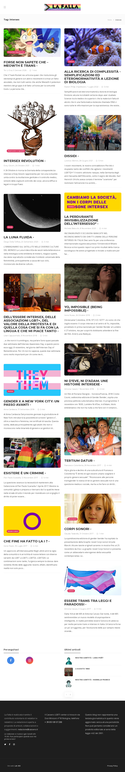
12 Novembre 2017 (30, 478)
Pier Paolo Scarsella (12, 478)
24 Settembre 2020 (29, 242)
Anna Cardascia (10, 409)
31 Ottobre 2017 (87, 534)
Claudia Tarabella (71, 534)
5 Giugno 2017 (84, 609)
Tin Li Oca (8, 70)
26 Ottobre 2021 (22, 166)
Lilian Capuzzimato (12, 336)
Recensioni (72, 297)
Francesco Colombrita (73, 465)
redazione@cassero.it (28, 729)
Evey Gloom (9, 166)
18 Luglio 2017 (21, 546)
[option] (92, 672)
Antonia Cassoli (71, 389)
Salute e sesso (13, 307)
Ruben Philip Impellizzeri (75, 87)
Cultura (71, 61)
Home (110, 20)
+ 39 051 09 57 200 (53, 722)
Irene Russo (69, 315)
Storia (10, 227)
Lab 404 (17, 766)
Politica (71, 207)
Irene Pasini (9, 546)
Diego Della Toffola (12, 242)
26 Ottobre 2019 (83, 315)
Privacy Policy (112, 766)
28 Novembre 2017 (92, 465)
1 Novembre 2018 (86, 389)
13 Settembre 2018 (26, 409)
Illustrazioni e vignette (16, 151)
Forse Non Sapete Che (16, 52)
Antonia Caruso (71, 609)
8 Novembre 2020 (88, 228)
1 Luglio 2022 (92, 87)
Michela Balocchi (71, 228)
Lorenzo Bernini (71, 161)
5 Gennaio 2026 (19, 70)
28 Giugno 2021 (86, 161)
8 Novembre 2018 (29, 336)
